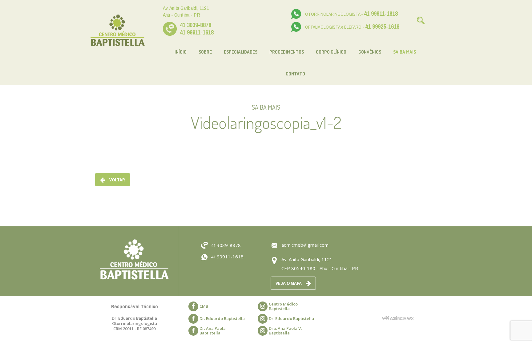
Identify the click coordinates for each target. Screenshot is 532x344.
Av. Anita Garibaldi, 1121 (306, 259)
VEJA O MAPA (289, 283)
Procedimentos (286, 52)
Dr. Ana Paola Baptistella (213, 331)
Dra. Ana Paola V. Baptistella (285, 331)
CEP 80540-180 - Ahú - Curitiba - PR (319, 268)
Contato (295, 74)
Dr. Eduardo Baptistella (222, 318)
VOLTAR (116, 179)
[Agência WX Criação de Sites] (398, 310)
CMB (204, 306)
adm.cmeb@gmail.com (304, 245)
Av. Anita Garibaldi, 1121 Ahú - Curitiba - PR (186, 11)
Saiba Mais (404, 52)
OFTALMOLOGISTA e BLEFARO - (352, 27)
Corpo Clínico (331, 52)
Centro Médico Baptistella (283, 306)
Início (181, 52)
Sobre (205, 52)
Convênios (369, 52)
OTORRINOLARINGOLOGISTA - (351, 14)
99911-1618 (227, 256)
